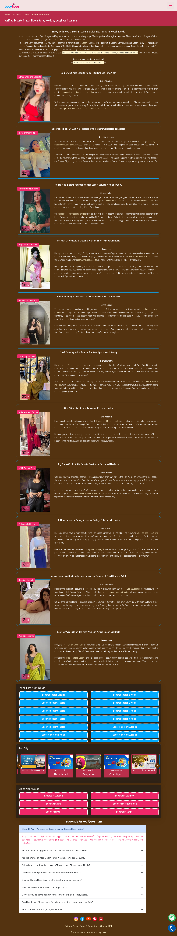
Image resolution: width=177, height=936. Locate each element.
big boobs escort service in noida (84, 493)
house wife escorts (114, 200)
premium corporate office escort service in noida (85, 108)
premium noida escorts (87, 259)
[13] (35, 322)
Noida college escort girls (147, 532)
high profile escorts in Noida (141, 256)
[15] (35, 546)
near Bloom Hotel (40, 14)
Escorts (17, 14)
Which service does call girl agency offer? (42, 909)
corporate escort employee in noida (78, 92)
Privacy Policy (71, 926)
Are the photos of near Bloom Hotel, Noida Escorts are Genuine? (53, 857)
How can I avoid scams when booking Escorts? (45, 887)
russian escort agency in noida (116, 592)
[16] (35, 266)
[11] (35, 378)
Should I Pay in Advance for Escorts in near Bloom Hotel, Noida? (53, 829)
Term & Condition (88, 926)
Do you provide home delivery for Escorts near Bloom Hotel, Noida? (55, 894)
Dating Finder (100, 932)
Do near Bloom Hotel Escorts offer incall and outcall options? (52, 880)
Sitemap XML (106, 926)
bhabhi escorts (147, 200)
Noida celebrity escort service (70, 365)
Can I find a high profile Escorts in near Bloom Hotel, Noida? (51, 872)
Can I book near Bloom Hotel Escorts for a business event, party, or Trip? (57, 902)
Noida (26, 14)
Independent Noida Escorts (107, 421)
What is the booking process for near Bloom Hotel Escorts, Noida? (54, 850)
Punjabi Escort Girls (75, 644)
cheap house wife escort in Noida (72, 213)
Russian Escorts (133, 588)
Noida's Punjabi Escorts (75, 657)
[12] (35, 98)
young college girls (97, 549)
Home (7, 14)
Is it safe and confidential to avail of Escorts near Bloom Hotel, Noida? (56, 865)
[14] (35, 490)
